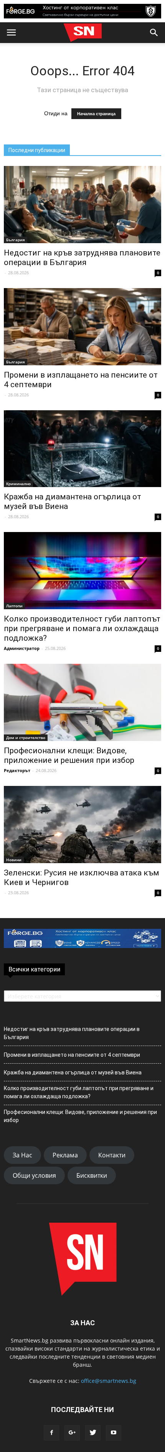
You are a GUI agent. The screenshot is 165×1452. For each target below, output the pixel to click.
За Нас (22, 1155)
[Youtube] (113, 1432)
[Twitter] (93, 1432)
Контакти (111, 1155)
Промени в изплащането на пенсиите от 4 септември (72, 1055)
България (15, 239)
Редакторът (17, 770)
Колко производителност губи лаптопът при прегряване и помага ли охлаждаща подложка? (82, 628)
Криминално (18, 483)
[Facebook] (51, 1432)
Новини (13, 859)
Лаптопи (14, 605)
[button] (154, 32)
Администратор (22, 648)
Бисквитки (91, 1175)
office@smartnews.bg (108, 1380)
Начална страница (96, 113)
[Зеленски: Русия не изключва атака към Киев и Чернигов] (82, 824)
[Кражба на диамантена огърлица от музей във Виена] (82, 448)
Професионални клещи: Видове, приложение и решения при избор (69, 755)
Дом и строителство (25, 737)
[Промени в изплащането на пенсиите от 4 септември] (82, 326)
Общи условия (34, 1175)
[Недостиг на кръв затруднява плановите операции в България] (82, 204)
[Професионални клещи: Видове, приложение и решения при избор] (82, 702)
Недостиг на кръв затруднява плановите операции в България (82, 257)
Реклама (65, 1155)
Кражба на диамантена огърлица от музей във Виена (73, 1072)
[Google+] (72, 1432)
